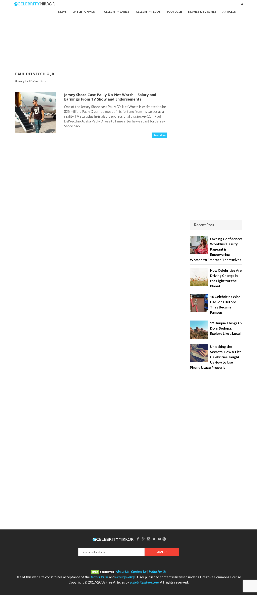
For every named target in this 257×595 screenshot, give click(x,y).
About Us (122, 571)
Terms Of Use (99, 577)
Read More (159, 135)
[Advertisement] (128, 37)
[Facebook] (138, 539)
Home (18, 81)
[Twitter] (154, 539)
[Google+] (143, 539)
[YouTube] (159, 539)
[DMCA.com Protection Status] (103, 571)
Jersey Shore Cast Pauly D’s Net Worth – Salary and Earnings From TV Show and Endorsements (110, 97)
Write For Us (157, 571)
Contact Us (139, 571)
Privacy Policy (125, 577)
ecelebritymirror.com (144, 582)
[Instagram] (148, 539)
